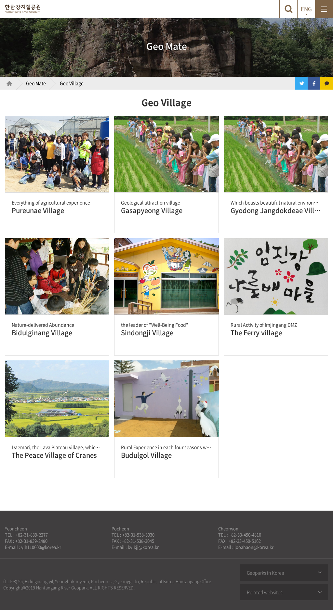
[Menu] (324, 9)
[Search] (288, 9)
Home (6, 83)
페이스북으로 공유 (314, 83)
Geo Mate (36, 83)
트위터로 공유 (301, 83)
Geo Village (72, 83)
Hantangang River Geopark (22, 9)
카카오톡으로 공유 (326, 83)
